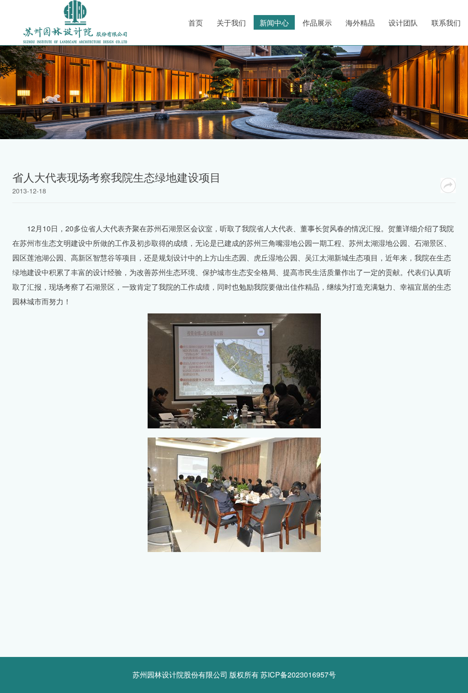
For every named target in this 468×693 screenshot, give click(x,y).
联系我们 (446, 22)
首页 (195, 22)
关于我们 (231, 22)
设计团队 (403, 22)
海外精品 (360, 22)
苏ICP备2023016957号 (298, 674)
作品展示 (317, 22)
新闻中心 (274, 22)
